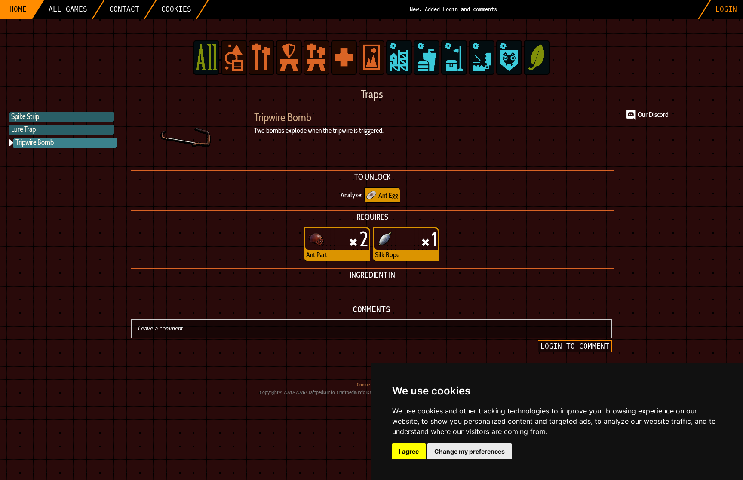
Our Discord (653, 114)
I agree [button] (409, 451)
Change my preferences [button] (469, 451)
